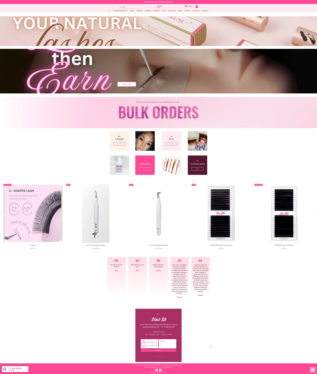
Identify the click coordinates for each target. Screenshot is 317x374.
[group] (158, 219)
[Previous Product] (1, 213)
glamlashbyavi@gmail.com (151, 327)
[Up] (211, 347)
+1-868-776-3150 (169, 327)
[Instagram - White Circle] (160, 370)
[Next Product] (316, 213)
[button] (196, 6)
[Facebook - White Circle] (156, 370)
